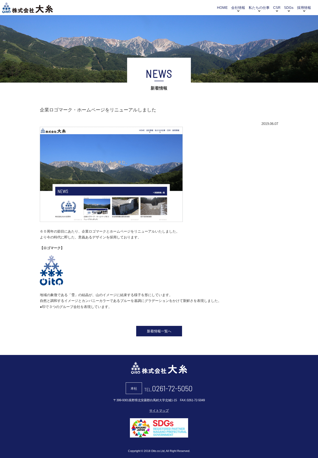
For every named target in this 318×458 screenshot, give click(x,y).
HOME (222, 8)
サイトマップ (159, 410)
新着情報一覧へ (159, 331)
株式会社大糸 (27, 8)
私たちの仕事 (259, 8)
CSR (277, 8)
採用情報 (304, 8)
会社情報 (238, 8)
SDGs (289, 8)
